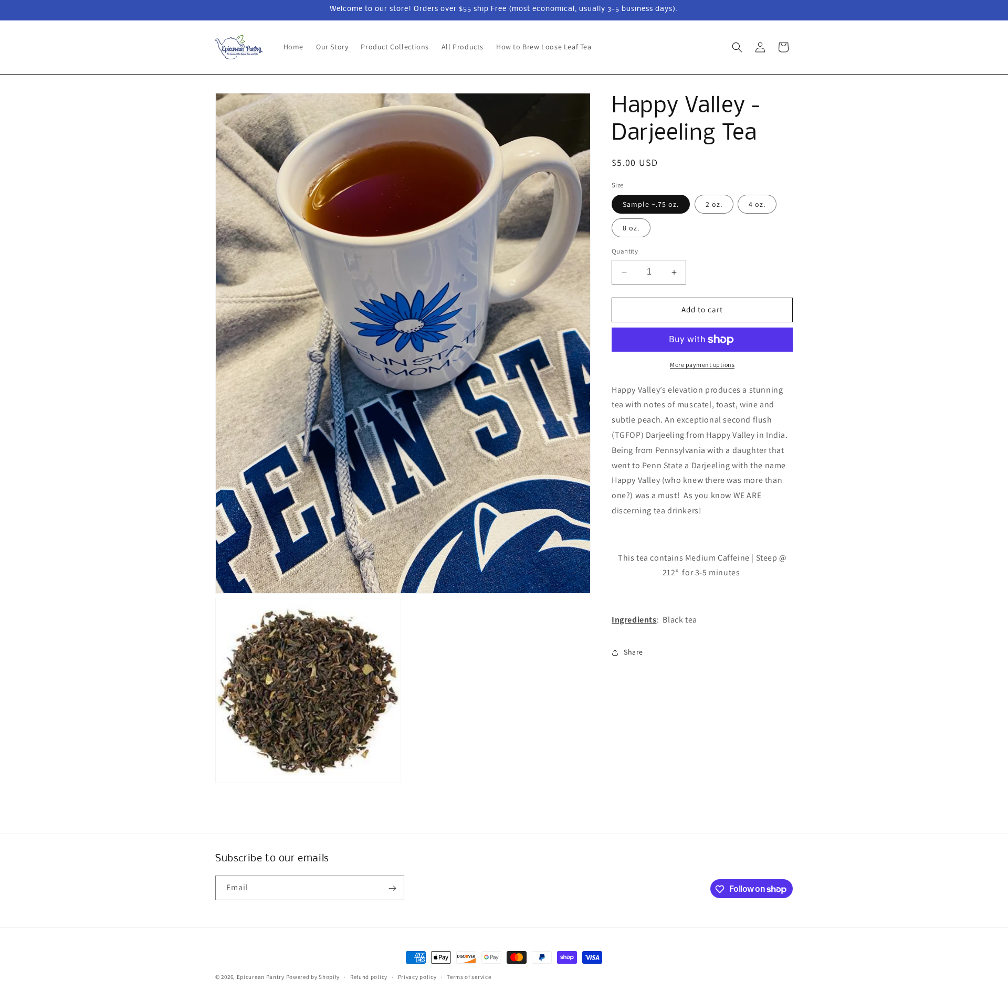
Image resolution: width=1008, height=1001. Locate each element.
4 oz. (757, 204)
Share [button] (633, 652)
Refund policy (368, 976)
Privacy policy (417, 976)
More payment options (702, 364)
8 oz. (631, 228)
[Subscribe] (392, 888)
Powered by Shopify (313, 977)
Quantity (625, 251)
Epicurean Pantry (261, 977)
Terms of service (469, 976)
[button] (737, 47)
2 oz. (714, 204)
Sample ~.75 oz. (651, 204)
